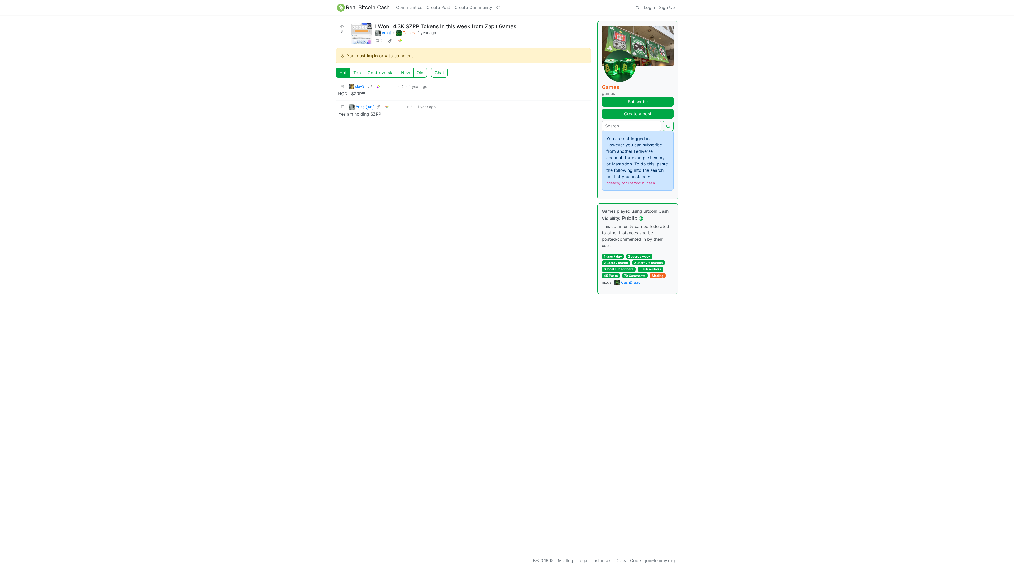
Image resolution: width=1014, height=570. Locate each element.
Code (635, 560)
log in (372, 55)
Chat (439, 72)
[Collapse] (342, 86)
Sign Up (667, 7)
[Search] (637, 7)
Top (357, 72)
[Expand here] (361, 33)
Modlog (658, 276)
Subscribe (638, 101)
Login (649, 7)
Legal (583, 560)
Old (420, 72)
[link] (390, 41)
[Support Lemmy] (498, 7)
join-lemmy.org (660, 560)
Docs (621, 560)
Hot (343, 72)
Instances (602, 560)
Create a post (637, 113)
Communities (409, 7)
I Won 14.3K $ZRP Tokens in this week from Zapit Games (446, 26)
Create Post (438, 7)
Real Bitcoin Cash (368, 7)
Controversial (381, 72)
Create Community (473, 7)
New (405, 72)
